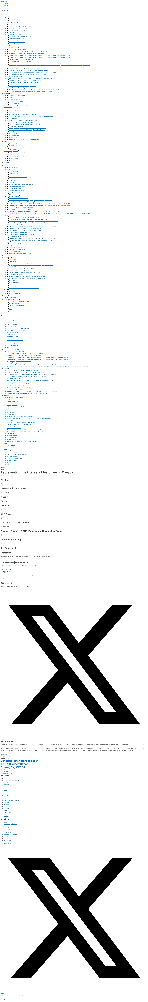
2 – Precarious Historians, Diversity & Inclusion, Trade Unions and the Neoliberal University (33, 72)
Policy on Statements (14, 44)
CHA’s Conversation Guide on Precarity (19, 84)
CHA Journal (12, 111)
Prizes (5, 147)
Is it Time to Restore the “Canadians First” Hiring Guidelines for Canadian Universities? (32, 78)
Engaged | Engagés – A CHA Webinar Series (21, 59)
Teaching (6, 93)
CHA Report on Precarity (15, 76)
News (10, 46)
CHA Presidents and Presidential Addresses (21, 36)
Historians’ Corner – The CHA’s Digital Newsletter (22, 114)
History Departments (14, 137)
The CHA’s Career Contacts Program (19, 153)
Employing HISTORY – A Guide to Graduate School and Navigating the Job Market (31, 116)
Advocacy (6, 162)
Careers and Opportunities (11, 151)
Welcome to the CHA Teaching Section (19, 95)
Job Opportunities (14, 155)
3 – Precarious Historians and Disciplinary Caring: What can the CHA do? (28, 74)
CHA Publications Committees (17, 30)
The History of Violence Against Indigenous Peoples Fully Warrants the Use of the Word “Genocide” (36, 63)
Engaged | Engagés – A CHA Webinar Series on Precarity (24, 68)
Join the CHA (7, 822)
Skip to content (5, 1)
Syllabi (10, 97)
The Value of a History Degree (17, 156)
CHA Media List (13, 143)
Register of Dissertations (15, 99)
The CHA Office (13, 32)
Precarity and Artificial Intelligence (18, 88)
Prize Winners (12, 149)
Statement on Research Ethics (17, 42)
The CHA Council (13, 24)
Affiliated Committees (15, 34)
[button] (2, 14)
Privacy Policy (7, 828)
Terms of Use (7, 829)
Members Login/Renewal (10, 824)
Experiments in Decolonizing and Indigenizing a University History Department (30, 51)
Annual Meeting (8, 107)
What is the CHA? (13, 19)
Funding (11, 160)
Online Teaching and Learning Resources (20, 105)
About (5, 17)
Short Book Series (14, 118)
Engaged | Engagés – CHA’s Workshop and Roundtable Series (25, 124)
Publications (7, 109)
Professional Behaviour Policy (17, 38)
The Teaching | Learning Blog (17, 101)
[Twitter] (74, 738)
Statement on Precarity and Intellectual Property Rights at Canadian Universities (30, 91)
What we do (12, 21)
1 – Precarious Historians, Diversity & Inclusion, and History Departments (28, 70)
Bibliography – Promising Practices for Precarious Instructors (25, 82)
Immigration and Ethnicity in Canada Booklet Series (23, 120)
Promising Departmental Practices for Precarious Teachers (25, 80)
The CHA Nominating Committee (18, 28)
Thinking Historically (14, 103)
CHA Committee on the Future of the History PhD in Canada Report (27, 130)
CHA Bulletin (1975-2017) (16, 135)
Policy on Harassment (15, 40)
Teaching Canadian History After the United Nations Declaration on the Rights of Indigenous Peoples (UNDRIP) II (39, 57)
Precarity (6, 67)
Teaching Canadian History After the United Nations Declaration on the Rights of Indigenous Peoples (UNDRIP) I (39, 55)
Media (5, 141)
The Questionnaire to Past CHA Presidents (20, 26)
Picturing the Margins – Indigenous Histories (21, 61)
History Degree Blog (14, 158)
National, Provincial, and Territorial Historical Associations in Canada (27, 128)
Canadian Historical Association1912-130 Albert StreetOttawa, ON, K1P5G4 (19, 764)
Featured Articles (13, 132)
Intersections (12, 112)
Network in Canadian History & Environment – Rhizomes (24, 139)
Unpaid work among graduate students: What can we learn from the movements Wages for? (34, 89)
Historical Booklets (14, 134)
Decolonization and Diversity (11, 47)
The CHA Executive (14, 23)
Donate (6, 826)
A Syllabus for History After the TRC (18, 49)
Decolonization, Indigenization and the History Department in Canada (27, 53)
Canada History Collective (16, 126)
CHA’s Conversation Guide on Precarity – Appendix (22, 86)
